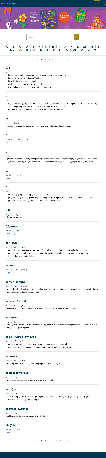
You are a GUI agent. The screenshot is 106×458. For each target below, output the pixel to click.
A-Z (97, 3)
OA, (8, 226)
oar (8, 265)
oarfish (10, 281)
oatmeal (11, 408)
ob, (7, 425)
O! (7, 187)
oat (8, 356)
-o (7, 118)
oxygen (9, 142)
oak (8, 242)
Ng (12, 50)
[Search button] (77, 37)
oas (8, 317)
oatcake (10, 372)
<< (37, 59)
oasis (9, 336)
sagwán (9, 273)
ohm (8, 178)
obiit (8, 432)
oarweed (11, 301)
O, (7, 170)
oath (8, 389)
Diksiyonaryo (8, 3)
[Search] (103, 3)
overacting (11, 234)
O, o (8, 67)
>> (69, 59)
